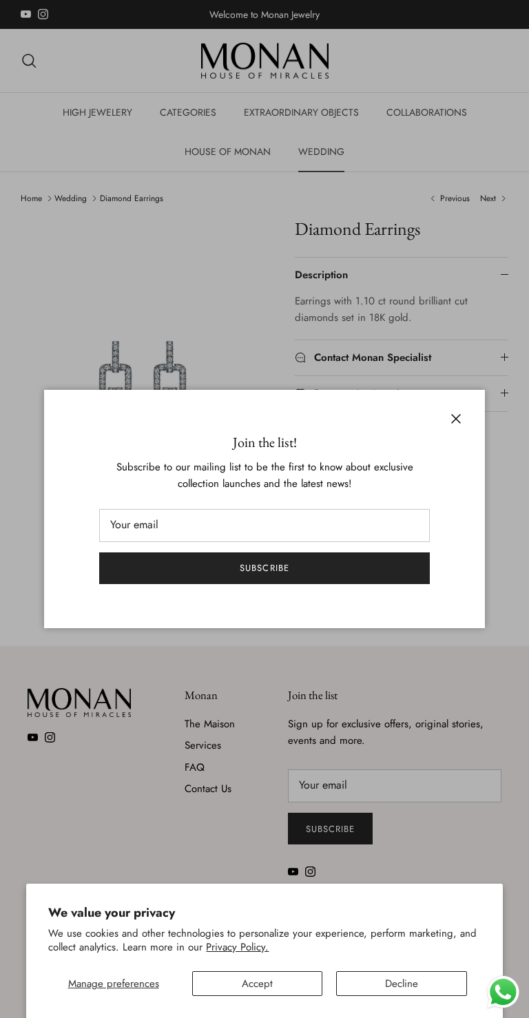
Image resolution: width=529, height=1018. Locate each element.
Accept (257, 983)
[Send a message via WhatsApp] (503, 992)
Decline (401, 983)
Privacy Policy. (237, 947)
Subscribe (264, 567)
